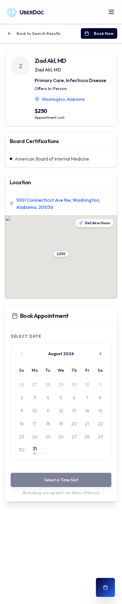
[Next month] (100, 354)
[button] (61, 254)
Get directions (97, 223)
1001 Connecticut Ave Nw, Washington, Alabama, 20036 (58, 203)
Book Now (104, 33)
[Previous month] (22, 354)
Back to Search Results (38, 33)
